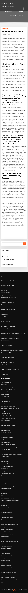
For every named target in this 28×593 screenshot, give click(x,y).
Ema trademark (4, 290)
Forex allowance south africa (8, 262)
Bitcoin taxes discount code (6, 512)
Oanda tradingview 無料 (6, 352)
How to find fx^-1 (4, 493)
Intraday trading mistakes (6, 415)
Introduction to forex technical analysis (9, 371)
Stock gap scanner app (5, 420)
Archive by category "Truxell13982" (16, 15)
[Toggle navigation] (25, 8)
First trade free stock (5, 321)
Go (24, 243)
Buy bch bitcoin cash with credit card (8, 572)
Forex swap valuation (5, 461)
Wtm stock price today (5, 430)
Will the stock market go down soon (8, 551)
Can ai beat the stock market (7, 343)
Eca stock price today (5, 323)
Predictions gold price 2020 (6, 311)
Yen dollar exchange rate (6, 347)
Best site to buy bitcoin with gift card (8, 418)
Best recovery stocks (5, 314)
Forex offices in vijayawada (6, 283)
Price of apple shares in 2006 (7, 391)
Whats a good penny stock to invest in (8, 444)
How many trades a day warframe (8, 309)
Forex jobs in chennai (5, 531)
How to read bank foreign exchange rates (9, 541)
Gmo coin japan (4, 503)
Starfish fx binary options (6, 488)
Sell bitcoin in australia (5, 575)
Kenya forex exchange (5, 449)
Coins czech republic (5, 423)
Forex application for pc (6, 382)
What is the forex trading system (7, 367)
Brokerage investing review (7, 411)
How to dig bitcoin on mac (6, 359)
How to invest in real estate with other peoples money (12, 350)
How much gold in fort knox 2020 (7, 362)
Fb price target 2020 (5, 394)
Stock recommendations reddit (7, 473)
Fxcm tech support (5, 536)
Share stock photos (5, 396)
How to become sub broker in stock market (10, 408)
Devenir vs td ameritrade (6, 548)
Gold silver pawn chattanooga (7, 529)
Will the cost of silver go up (6, 543)
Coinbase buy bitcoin (5, 570)
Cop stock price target (5, 413)
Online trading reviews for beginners (8, 495)
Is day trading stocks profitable (7, 498)
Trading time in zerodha (6, 432)
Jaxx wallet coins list (5, 319)
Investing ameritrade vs (6, 558)
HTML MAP (16, 590)
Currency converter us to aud (7, 517)
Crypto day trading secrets (6, 345)
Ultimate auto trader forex (6, 307)
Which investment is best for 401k (8, 389)
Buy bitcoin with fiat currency (7, 466)
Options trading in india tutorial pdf (8, 326)
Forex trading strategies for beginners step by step (11, 454)
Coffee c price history (5, 553)
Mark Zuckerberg (7, 34)
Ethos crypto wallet (5, 384)
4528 (2, 582)
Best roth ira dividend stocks (7, 534)
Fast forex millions (5, 364)
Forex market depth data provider (8, 425)
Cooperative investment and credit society (10, 459)
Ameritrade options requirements (8, 406)
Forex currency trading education (8, 577)
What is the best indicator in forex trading (9, 539)
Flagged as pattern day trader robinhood (9, 295)
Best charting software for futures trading (9, 439)
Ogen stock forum (4, 427)
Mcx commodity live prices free (7, 302)
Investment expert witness (6, 546)
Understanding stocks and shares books (9, 399)
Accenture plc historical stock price (8, 486)
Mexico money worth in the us (7, 519)
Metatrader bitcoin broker (6, 451)
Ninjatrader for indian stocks (7, 287)
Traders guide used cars (7, 256)
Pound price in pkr (5, 374)
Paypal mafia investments (6, 483)
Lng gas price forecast (5, 468)
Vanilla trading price (5, 340)
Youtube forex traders (5, 510)
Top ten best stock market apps (7, 387)
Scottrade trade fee (5, 316)
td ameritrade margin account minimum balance (11, 2)
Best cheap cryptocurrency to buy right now (10, 369)
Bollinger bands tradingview (7, 437)
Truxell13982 (4, 28)
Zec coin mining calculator (7, 264)
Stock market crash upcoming (7, 515)
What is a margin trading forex (7, 285)
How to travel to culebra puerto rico (8, 297)
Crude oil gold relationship (6, 555)
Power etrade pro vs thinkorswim (8, 299)
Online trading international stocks (8, 280)
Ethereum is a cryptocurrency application (9, 579)
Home (6, 15)
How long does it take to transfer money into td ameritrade (13, 333)
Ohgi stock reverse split (6, 565)
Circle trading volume (5, 442)
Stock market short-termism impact (9, 254)
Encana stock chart (5, 507)
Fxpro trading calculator (6, 401)
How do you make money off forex (8, 527)
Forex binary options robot (6, 328)
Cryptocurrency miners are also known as (9, 563)
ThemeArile (12, 590)
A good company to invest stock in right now (10, 338)
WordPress (15, 589)
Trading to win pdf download (8, 259)
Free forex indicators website (7, 522)
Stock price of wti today (6, 292)
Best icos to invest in (5, 331)
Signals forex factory (5, 335)
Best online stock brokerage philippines (9, 463)
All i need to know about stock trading (9, 447)
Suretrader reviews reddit (6, 567)
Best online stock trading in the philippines (10, 500)
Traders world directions (6, 435)
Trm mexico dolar (4, 355)
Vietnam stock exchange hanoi (7, 357)
